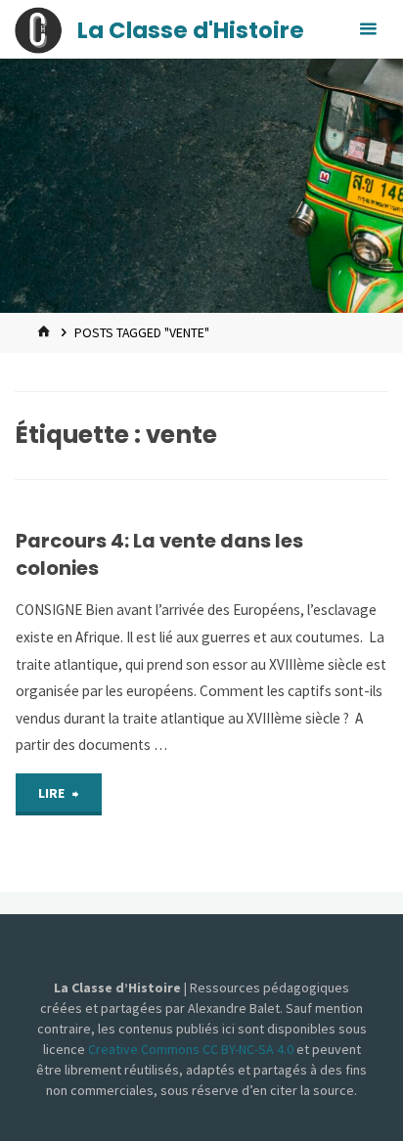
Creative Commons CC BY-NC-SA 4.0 (192, 1049)
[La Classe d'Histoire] (38, 29)
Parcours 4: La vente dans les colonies (159, 554)
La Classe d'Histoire (190, 30)
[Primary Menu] (368, 29)
